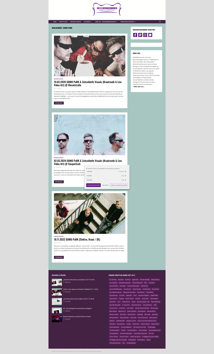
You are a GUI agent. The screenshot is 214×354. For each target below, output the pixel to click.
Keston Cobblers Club (143, 302)
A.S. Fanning (113, 279)
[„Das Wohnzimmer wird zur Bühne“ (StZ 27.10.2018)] (57, 299)
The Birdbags (151, 327)
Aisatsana (121, 279)
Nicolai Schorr (132, 314)
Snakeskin (112, 324)
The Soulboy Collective (140, 333)
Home (55, 22)
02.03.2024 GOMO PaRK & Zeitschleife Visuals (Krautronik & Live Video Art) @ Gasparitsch (88, 162)
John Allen (113, 302)
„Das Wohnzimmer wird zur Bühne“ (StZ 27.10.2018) (78, 299)
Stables (129, 324)
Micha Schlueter (131, 311)
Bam (100, 351)
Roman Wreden (124, 317)
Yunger (148, 340)
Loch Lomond (113, 308)
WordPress (93, 351)
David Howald (146, 289)
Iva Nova (137, 298)
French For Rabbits (143, 295)
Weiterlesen (59, 103)
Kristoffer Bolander (115, 305)
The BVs (123, 330)
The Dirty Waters (132, 330)
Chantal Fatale (114, 286)
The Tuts (151, 333)
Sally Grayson (153, 317)
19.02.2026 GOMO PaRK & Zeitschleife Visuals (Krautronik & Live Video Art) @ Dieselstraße (88, 83)
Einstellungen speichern (119, 185)
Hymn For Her (130, 298)
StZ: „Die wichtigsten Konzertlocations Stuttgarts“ (77, 308)
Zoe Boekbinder (131, 343)
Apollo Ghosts (155, 279)
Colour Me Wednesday (116, 289)
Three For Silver (123, 336)
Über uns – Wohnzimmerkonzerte (105, 22)
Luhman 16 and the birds (142, 308)
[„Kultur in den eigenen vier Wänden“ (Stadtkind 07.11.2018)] (57, 289)
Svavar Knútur (155, 324)
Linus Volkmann (147, 305)
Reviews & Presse (75, 22)
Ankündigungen (58, 79)
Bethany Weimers (137, 283)
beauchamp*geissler (125, 283)
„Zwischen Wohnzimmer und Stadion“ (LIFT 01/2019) (79, 280)
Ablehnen (105, 185)
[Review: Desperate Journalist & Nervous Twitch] (57, 317)
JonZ (118, 302)
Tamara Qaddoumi (126, 327)
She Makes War (120, 321)
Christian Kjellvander (133, 286)
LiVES (155, 305)
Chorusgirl (123, 286)
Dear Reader (155, 289)
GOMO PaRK (154, 295)
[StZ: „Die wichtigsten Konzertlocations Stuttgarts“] (57, 309)
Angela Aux (135, 279)
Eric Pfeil (121, 295)
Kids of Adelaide (155, 302)
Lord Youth (122, 308)
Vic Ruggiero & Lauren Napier (150, 336)
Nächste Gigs (63, 22)
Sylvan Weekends (114, 327)
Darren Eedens (137, 289)
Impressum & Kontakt (127, 22)
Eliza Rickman (114, 295)
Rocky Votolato (114, 317)
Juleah (133, 302)
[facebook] (135, 35)
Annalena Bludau (145, 279)
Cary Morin (152, 283)
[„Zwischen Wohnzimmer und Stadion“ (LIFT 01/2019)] (57, 280)
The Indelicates (114, 333)
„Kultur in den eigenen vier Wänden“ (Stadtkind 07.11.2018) (80, 289)
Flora (135, 295)
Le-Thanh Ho (126, 305)
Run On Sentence (143, 317)
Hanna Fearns (113, 298)
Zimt (123, 343)
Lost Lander (130, 308)
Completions (127, 289)
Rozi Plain (133, 317)
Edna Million (149, 292)
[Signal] (150, 35)
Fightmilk (129, 295)
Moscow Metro (151, 311)
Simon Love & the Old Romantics (147, 321)
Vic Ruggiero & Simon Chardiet (118, 340)
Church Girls (144, 286)
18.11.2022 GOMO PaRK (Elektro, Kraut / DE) (77, 239)
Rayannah (155, 314)
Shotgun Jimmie (131, 321)
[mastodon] (140, 35)
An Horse (127, 279)
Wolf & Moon (141, 340)
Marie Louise (154, 308)
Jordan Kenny (126, 302)
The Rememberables (126, 333)
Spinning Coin (121, 324)
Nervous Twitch (114, 314)
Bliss (145, 283)
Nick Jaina (123, 314)
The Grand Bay (143, 330)
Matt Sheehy (113, 311)
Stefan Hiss (136, 324)
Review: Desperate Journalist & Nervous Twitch (77, 316)
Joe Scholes (145, 298)
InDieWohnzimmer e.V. (68, 351)
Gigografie (87, 22)
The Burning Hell (114, 330)
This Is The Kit (114, 336)
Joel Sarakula (154, 298)
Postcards (147, 314)
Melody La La (122, 311)
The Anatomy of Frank (139, 327)
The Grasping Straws (154, 330)
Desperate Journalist (129, 292)
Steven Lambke (145, 324)
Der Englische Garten (116, 292)
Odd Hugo (140, 314)
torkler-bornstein (135, 336)
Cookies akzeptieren (93, 185)
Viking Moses (132, 340)
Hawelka (121, 298)
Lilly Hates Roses (136, 305)
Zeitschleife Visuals (115, 343)
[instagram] (145, 35)
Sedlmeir (112, 321)
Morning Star (142, 311)
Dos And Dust (141, 292)
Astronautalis (113, 283)
